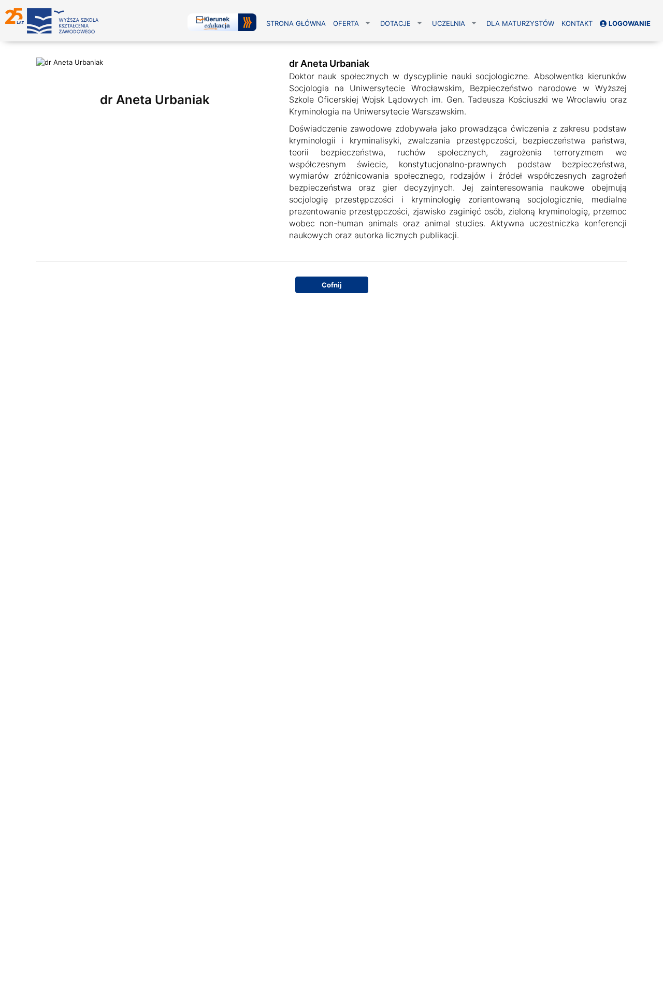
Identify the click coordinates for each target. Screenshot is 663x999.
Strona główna (296, 23)
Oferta (346, 23)
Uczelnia (448, 23)
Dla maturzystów (520, 23)
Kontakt (577, 23)
